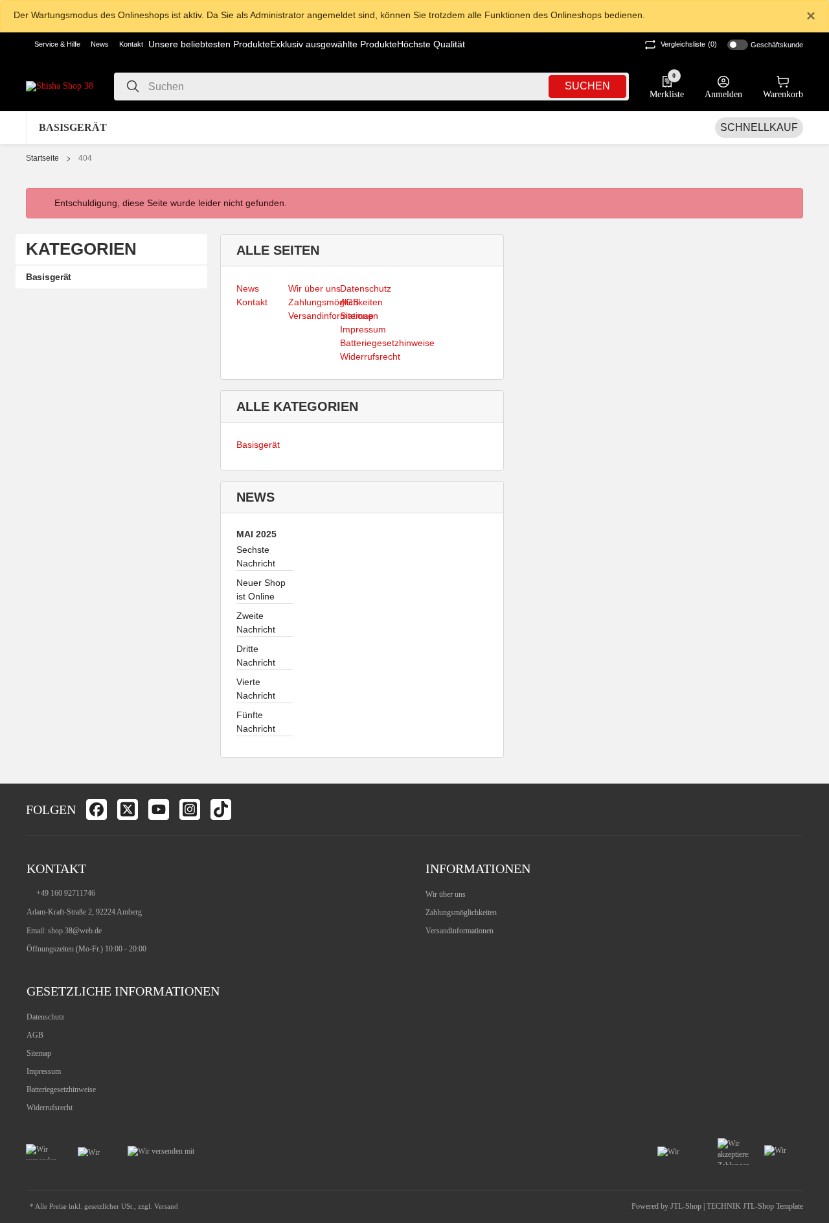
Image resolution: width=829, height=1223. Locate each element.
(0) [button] (689, 44)
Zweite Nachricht (255, 623)
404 (85, 158)
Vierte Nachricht (255, 689)
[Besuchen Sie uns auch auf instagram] (189, 809)
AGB (35, 1035)
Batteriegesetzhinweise (61, 1089)
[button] (53, 44)
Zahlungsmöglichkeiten (461, 912)
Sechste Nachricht (255, 556)
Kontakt (131, 44)
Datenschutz (45, 1016)
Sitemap (39, 1053)
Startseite (42, 158)
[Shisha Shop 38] (59, 86)
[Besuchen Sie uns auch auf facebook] (96, 809)
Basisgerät (258, 444)
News (100, 44)
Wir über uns (446, 894)
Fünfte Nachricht (255, 722)
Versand (166, 1206)
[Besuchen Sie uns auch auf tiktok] (220, 809)
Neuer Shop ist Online (261, 589)
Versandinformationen (460, 930)
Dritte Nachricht (255, 656)
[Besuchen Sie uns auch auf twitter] (127, 809)
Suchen (587, 85)
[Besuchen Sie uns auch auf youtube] (158, 809)
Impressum (44, 1071)
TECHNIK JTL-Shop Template (755, 1206)
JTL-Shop (686, 1206)
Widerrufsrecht (50, 1107)
